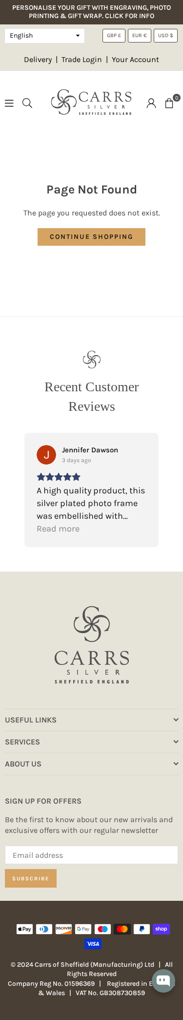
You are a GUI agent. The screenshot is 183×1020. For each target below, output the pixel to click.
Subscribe (30, 878)
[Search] (27, 102)
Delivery (38, 59)
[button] (169, 102)
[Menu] (9, 102)
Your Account (135, 59)
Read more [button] (58, 528)
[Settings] (151, 102)
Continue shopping (91, 237)
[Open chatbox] (163, 987)
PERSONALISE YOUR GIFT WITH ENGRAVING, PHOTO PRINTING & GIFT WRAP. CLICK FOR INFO (91, 12)
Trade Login (82, 59)
